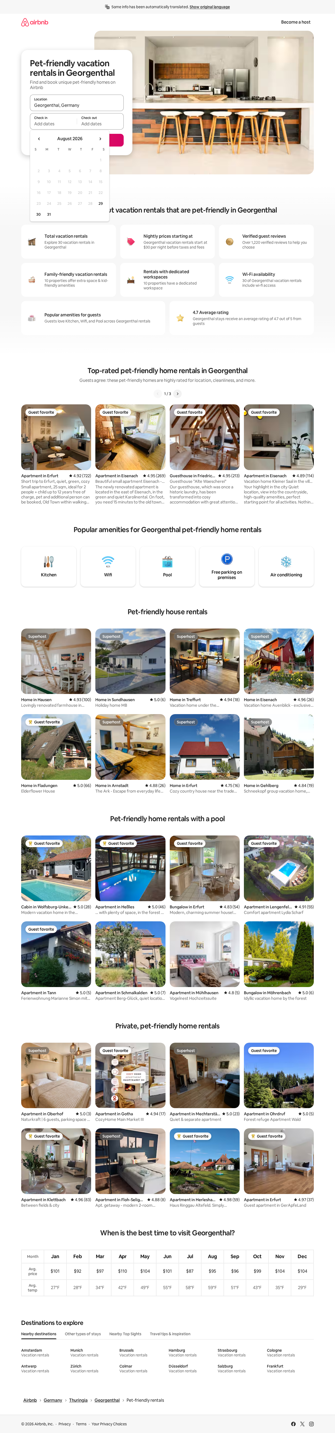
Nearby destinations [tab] (38, 1334)
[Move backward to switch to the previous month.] (39, 138)
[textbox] (53, 124)
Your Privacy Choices (109, 1424)
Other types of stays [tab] (83, 1334)
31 (49, 214)
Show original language (210, 7)
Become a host (296, 22)
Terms (81, 1424)
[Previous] (158, 394)
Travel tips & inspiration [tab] (170, 1334)
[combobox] (76, 105)
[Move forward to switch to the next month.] (100, 138)
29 (101, 203)
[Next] (177, 394)
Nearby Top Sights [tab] (125, 1334)
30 (38, 214)
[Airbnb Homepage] (34, 22)
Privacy (65, 1424)
